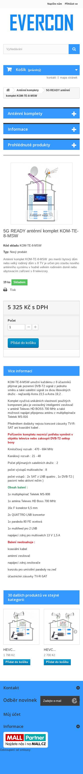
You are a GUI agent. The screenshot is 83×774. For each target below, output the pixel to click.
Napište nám (54, 3)
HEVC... (9, 650)
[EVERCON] (41, 22)
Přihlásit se (71, 3)
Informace (18, 129)
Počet (11, 320)
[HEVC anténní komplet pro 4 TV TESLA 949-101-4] (21, 627)
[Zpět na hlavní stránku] (8, 90)
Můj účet (12, 714)
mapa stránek (68, 77)
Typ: (6, 252)
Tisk (13, 290)
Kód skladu (11, 245)
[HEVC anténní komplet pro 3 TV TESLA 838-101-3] (62, 627)
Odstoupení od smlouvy (15, 749)
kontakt (51, 77)
